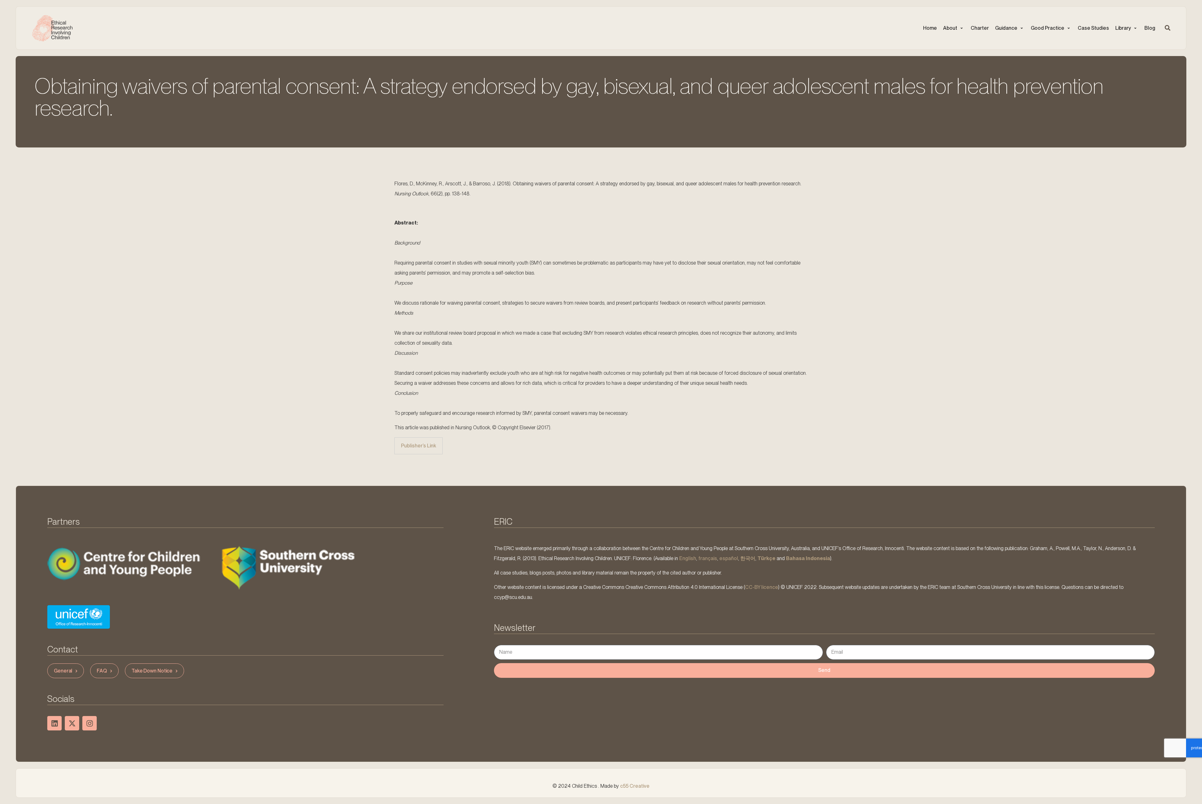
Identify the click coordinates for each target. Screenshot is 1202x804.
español (728, 558)
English (687, 558)
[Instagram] (89, 723)
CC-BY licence (761, 587)
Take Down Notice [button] (151, 671)
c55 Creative (635, 786)
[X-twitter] (72, 723)
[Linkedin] (54, 723)
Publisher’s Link (418, 446)
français (707, 558)
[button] (954, 28)
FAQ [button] (102, 671)
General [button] (63, 671)
